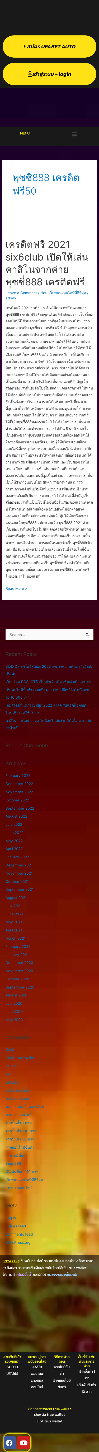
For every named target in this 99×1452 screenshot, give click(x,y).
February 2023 (18, 775)
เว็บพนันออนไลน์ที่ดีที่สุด (67, 293)
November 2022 (19, 792)
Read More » (16, 588)
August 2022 (16, 816)
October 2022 (17, 800)
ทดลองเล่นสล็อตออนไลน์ (25, 1107)
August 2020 (16, 995)
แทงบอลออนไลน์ (19, 1188)
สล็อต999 (13, 1163)
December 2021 (19, 865)
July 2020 (14, 1003)
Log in (11, 1218)
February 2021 (18, 946)
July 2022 (14, 824)
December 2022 (19, 784)
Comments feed (19, 1234)
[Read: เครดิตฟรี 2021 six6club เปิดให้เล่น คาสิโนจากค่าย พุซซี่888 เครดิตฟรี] (49, 224)
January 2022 (17, 857)
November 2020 (19, 971)
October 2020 (17, 979)
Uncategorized (18, 1090)
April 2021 (14, 930)
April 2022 (14, 849)
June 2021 (14, 914)
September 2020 (20, 987)
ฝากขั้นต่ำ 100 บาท (21, 1131)
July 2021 (14, 906)
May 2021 (14, 922)
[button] (74, 135)
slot (43, 293)
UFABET (12, 1082)
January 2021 (17, 955)
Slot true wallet (49, 1421)
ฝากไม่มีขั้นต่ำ (17, 1155)
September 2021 (20, 889)
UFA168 (12, 1373)
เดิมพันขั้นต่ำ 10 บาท (22, 1172)
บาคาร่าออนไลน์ (18, 1115)
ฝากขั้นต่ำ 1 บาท (19, 1123)
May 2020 (14, 1020)
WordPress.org (18, 1242)
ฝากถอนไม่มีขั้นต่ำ (20, 1147)
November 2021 (19, 873)
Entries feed (16, 1226)
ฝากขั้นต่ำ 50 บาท (20, 1139)
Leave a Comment (21, 293)
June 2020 (15, 1011)
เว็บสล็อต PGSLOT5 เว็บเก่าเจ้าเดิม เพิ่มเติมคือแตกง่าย (49, 682)
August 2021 (16, 898)
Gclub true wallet (20, 1058)
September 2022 (20, 808)
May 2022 (14, 841)
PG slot (12, 1066)
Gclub (10, 1049)
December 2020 (19, 963)
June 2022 (14, 833)
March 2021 (16, 938)
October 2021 (17, 881)
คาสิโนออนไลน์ (17, 1098)
